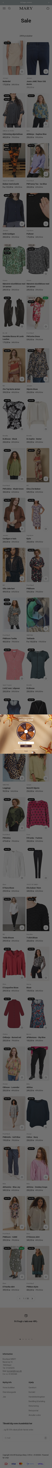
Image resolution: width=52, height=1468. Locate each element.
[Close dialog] (51, 716)
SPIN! (26, 746)
